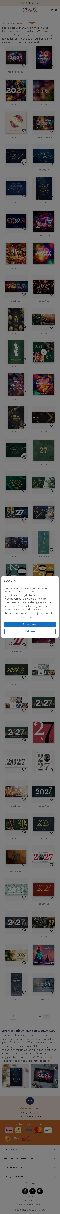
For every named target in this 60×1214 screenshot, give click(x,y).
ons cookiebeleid (32, 617)
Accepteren (30, 624)
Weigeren (30, 631)
